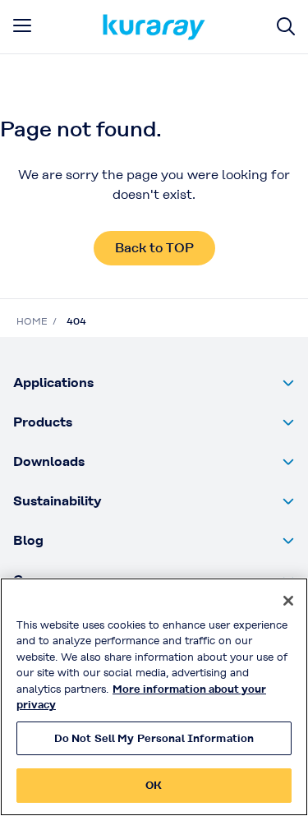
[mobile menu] (22, 25)
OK (153, 785)
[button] (154, 383)
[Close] (288, 601)
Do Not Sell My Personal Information (154, 738)
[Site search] (286, 27)
